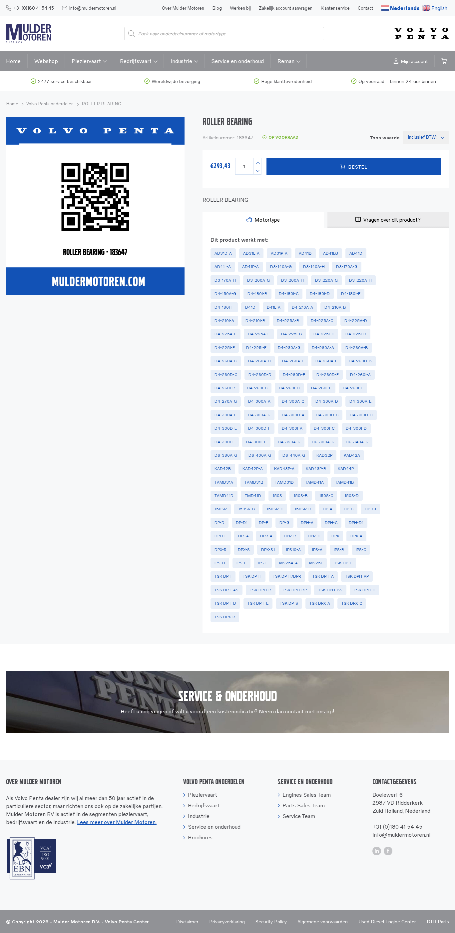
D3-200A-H (292, 280)
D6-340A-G (357, 441)
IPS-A (317, 549)
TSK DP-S (289, 603)
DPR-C (314, 535)
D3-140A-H (314, 266)
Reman (285, 61)
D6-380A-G (226, 455)
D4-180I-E (350, 293)
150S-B (300, 495)
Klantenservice (335, 8)
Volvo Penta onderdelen (50, 103)
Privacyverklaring (227, 921)
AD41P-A (250, 266)
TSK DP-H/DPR (287, 576)
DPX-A (356, 535)
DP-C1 (370, 508)
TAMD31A (224, 482)
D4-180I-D (320, 293)
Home (13, 61)
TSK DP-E (343, 562)
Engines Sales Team (306, 794)
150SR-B (246, 508)
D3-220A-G (326, 280)
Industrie (181, 61)
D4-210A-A (302, 307)
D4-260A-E (293, 360)
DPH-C (331, 522)
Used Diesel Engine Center (387, 921)
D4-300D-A (293, 414)
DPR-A (266, 535)
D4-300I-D (356, 428)
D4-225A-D (355, 320)
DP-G (284, 522)
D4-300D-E (226, 428)
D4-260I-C (257, 387)
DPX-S (244, 549)
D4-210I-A (224, 320)
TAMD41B (344, 482)
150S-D (351, 495)
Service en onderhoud (237, 61)
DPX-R (221, 549)
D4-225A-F (259, 333)
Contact (365, 8)
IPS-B (339, 549)
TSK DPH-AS (226, 589)
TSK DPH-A (323, 576)
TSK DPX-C (351, 603)
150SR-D (302, 508)
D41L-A (273, 307)
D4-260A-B (356, 347)
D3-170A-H (225, 280)
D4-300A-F (225, 414)
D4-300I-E (225, 441)
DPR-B (290, 535)
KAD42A (352, 455)
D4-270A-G (226, 401)
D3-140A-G (281, 266)
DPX (335, 535)
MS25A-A (288, 562)
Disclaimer (187, 921)
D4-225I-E (225, 347)
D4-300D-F (259, 428)
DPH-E (221, 535)
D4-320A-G (289, 441)
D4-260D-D (259, 374)
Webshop (46, 61)
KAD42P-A (252, 468)
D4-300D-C (327, 414)
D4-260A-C (226, 360)
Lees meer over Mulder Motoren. (117, 822)
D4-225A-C (322, 320)
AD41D (355, 253)
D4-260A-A (323, 347)
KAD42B (223, 468)
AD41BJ (330, 253)
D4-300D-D (361, 414)
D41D (250, 307)
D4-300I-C (324, 428)
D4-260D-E (294, 374)
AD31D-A (223, 253)
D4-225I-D (355, 333)
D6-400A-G (259, 455)
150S (277, 495)
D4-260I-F (353, 387)
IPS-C (361, 549)
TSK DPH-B (260, 589)
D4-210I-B (255, 320)
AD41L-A (223, 266)
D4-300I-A (292, 428)
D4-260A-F (326, 360)
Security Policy (271, 921)
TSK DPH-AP (357, 576)
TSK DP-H (252, 576)
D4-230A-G (289, 347)
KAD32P (324, 455)
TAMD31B (253, 482)
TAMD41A (314, 482)
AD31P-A (279, 253)
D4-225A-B (288, 320)
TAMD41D (224, 495)
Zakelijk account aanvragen (285, 8)
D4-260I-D (289, 387)
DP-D (220, 522)
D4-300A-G (259, 414)
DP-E (263, 522)
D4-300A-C (293, 401)
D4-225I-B (291, 333)
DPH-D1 (356, 522)
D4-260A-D (259, 360)
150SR (221, 508)
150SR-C (274, 508)
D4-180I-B (257, 293)
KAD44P (346, 468)
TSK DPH (223, 576)
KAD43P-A (284, 468)
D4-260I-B (225, 387)
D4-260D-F (327, 374)
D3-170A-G (346, 266)
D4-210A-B (335, 307)
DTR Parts (438, 921)
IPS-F (263, 562)
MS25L (316, 562)
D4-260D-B (360, 360)
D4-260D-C (226, 374)
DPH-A (307, 522)
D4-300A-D (326, 401)
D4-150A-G (225, 293)
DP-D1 (241, 522)
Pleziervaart (86, 61)
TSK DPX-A (319, 603)
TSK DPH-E (257, 603)
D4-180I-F (224, 307)
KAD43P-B (316, 468)
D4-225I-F (256, 347)
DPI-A (243, 535)
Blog (217, 8)
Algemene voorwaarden (322, 921)
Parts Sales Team (303, 805)
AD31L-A (251, 253)
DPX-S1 (268, 549)
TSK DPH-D (225, 603)
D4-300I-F (256, 441)
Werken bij (240, 8)
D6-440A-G (293, 455)
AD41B (305, 253)
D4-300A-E (360, 401)
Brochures (200, 837)
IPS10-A (293, 549)
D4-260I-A (360, 374)
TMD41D (253, 495)
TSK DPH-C (364, 589)
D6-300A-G (323, 441)
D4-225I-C (323, 333)
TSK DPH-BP (295, 589)
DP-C (348, 508)
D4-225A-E (225, 333)
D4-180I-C (288, 293)
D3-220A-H (360, 280)
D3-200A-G (258, 280)
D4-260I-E (321, 387)
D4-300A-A (259, 401)
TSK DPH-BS (330, 589)
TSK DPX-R (225, 616)
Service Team (298, 816)
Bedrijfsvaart (136, 61)
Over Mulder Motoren (183, 8)
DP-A (327, 508)
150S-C (326, 495)
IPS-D (220, 562)
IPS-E (241, 562)
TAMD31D (284, 482)
